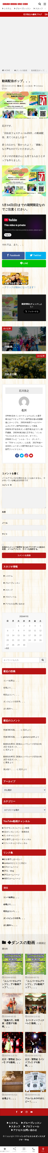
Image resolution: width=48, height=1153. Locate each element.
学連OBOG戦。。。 (11, 730)
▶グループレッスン (22, 8)
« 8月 (7, 648)
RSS (6, 887)
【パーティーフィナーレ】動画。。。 (34, 1021)
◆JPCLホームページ (10, 874)
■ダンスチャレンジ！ (11, 835)
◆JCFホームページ (10, 867)
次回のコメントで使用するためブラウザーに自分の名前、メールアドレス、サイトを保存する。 (23, 548)
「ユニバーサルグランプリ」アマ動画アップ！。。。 (11, 984)
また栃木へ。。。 (10, 708)
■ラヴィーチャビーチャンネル (14, 843)
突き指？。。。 (9, 769)
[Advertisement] (24, 43)
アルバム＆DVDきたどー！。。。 (34, 1100)
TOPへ (43, 1151)
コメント (7, 485)
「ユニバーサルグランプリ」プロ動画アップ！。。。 (34, 984)
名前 (4, 512)
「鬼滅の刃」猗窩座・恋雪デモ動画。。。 (10, 1023)
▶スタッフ (38, 8)
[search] (43, 660)
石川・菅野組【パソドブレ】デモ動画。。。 (34, 1062)
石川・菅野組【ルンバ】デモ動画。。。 (11, 1060)
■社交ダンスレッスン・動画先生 (15, 832)
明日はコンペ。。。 (11, 694)
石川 (25, 730)
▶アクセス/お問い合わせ (14, 604)
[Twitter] (35, 255)
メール (5, 523)
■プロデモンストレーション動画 (15, 828)
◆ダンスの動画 (20, 70)
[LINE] (24, 263)
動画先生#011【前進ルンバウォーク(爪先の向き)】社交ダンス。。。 (22, 745)
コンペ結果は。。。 (11, 680)
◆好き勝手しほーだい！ (12, 859)
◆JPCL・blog (8, 871)
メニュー (24, 1151)
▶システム (6, 8)
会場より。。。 (9, 687)
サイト (5, 534)
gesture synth (29, 737)
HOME (7, 70)
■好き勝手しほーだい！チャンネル (16, 839)
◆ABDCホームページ (11, 878)
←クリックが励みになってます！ (19, 287)
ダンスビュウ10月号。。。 (14, 701)
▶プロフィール (9, 597)
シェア (14, 1151)
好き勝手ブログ (4, 1151)
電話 (33, 1151)
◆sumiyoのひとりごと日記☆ (14, 863)
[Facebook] (13, 255)
